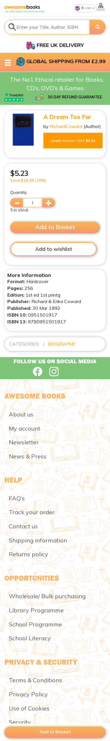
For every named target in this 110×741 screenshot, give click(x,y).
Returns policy (28, 554)
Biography (61, 344)
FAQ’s (17, 498)
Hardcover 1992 (73, 140)
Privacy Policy (28, 694)
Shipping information (38, 540)
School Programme (35, 624)
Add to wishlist (53, 249)
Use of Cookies (29, 708)
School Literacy (30, 638)
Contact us (23, 526)
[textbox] (47, 27)
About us (21, 414)
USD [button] (87, 8)
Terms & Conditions (35, 680)
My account (24, 428)
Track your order (32, 512)
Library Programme (36, 610)
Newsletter (24, 442)
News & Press (28, 456)
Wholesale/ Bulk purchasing (47, 596)
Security (20, 722)
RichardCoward (66, 126)
